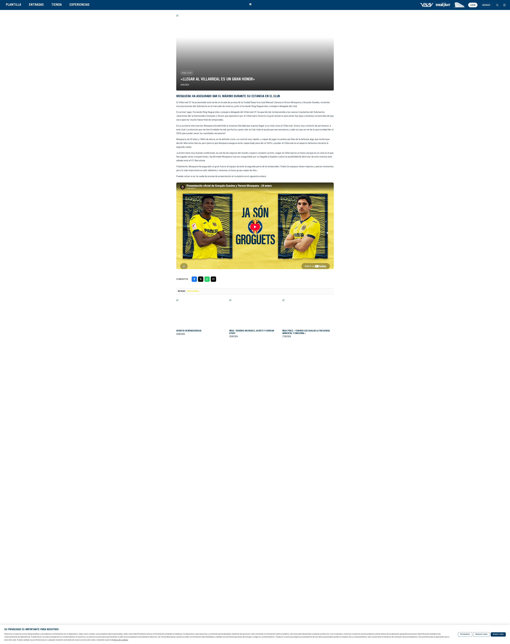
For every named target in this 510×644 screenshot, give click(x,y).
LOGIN (472, 4)
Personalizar (465, 634)
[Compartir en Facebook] (194, 279)
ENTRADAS (36, 5)
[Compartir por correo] (213, 279)
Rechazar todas (481, 634)
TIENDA (56, 5)
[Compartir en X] (200, 279)
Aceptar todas (498, 634)
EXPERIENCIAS (79, 5)
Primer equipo (187, 73)
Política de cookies (120, 640)
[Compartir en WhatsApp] (207, 279)
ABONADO (486, 4)
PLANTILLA (13, 5)
